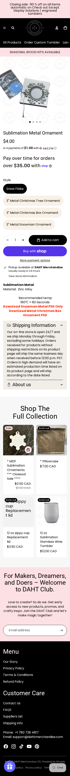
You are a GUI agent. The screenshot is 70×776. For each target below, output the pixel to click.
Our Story (10, 661)
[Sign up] (61, 630)
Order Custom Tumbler (42, 42)
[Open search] (13, 28)
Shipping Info (13, 723)
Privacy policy (33, 767)
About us (21, 384)
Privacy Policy (13, 668)
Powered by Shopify (53, 761)
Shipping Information (34, 325)
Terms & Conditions (18, 675)
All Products (12, 42)
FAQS (7, 710)
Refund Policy (13, 681)
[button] (35, 148)
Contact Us (11, 703)
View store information (23, 276)
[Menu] (4, 27)
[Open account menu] (56, 28)
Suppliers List (13, 716)
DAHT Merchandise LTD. (27, 761)
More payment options (35, 260)
